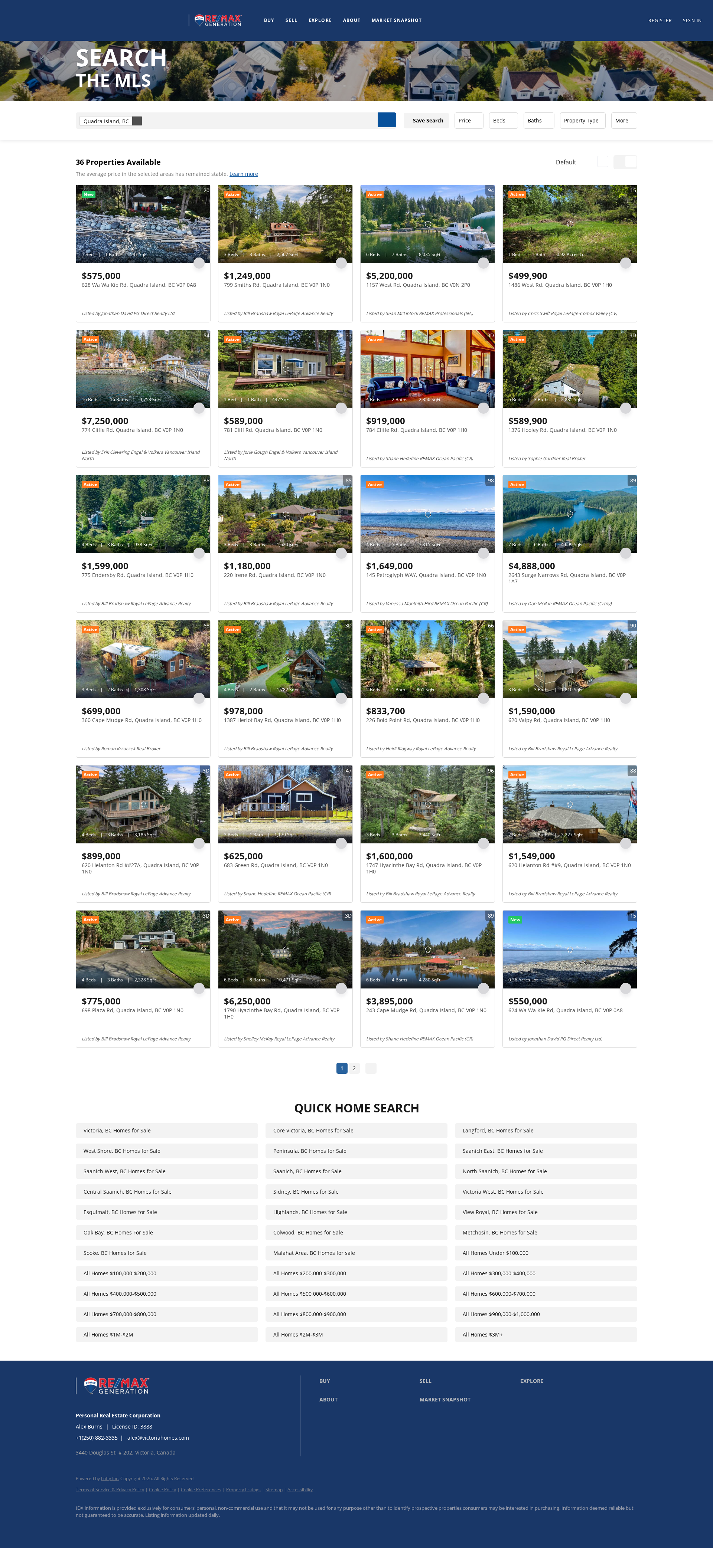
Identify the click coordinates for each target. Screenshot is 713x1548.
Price (465, 120)
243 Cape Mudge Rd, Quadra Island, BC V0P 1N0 (426, 1010)
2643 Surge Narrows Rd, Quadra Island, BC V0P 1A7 (567, 578)
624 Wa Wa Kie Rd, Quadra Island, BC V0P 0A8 (565, 1010)
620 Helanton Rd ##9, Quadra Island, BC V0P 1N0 (569, 865)
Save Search (428, 120)
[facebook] (85, 1528)
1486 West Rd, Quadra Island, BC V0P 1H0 (560, 284)
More (621, 120)
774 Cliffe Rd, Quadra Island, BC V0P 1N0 (132, 429)
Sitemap (274, 1489)
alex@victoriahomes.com (158, 1437)
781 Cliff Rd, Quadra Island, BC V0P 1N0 (273, 429)
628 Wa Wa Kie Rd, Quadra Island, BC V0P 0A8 (139, 284)
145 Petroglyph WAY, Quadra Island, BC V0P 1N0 (426, 574)
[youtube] (128, 1528)
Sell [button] (291, 20)
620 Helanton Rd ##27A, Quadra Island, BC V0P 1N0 (140, 868)
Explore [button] (320, 20)
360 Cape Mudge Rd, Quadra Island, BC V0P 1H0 (142, 720)
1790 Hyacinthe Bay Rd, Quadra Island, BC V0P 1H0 (281, 1013)
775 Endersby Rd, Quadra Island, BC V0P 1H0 (137, 574)
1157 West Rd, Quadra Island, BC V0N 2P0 (418, 284)
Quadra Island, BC (106, 121)
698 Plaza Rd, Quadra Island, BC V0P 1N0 (132, 1010)
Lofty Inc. (110, 1478)
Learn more (243, 173)
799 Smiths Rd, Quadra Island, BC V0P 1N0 (277, 284)
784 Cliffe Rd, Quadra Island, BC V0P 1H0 (416, 429)
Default (566, 162)
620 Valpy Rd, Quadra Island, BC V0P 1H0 (559, 720)
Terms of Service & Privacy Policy (110, 1489)
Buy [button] (269, 20)
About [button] (352, 20)
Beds (499, 120)
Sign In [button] (692, 20)
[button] (98, 20)
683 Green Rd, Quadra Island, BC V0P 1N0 (276, 865)
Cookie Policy (162, 1489)
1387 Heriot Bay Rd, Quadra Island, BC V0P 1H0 (282, 720)
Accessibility (300, 1489)
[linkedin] (106, 1528)
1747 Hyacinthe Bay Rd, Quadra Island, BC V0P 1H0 (424, 868)
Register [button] (660, 20)
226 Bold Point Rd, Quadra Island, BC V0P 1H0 (423, 720)
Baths (535, 120)
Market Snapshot (397, 20)
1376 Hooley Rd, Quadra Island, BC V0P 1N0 (562, 429)
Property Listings (243, 1489)
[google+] (149, 1528)
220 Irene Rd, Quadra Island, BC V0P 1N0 (275, 574)
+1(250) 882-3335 (97, 1437)
